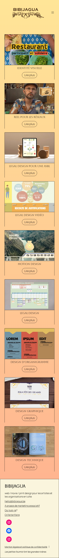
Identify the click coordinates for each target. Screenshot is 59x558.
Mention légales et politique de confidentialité (26, 546)
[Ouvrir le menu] (52, 12)
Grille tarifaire (12, 515)
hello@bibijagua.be (15, 501)
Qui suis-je (10, 510)
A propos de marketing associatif (22, 505)
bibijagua (15, 486)
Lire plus (29, 75)
